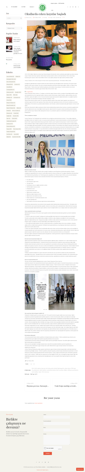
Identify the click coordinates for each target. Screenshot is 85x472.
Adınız (44, 414)
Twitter (70, 6)
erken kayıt (67, 368)
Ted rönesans (45, 372)
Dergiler (18, 92)
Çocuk (16, 134)
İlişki (9, 136)
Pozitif (16, 113)
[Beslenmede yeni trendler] (9, 63)
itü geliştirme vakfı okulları (39, 370)
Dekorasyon (10, 92)
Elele (54, 17)
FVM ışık (73, 368)
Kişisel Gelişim (11, 108)
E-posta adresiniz (47, 421)
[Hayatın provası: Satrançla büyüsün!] (38, 385)
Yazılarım (10, 123)
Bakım (18, 76)
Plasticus (9, 113)
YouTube (75, 6)
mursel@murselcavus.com (54, 467)
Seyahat (15, 115)
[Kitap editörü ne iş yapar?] (9, 40)
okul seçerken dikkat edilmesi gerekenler (67, 370)
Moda (19, 108)
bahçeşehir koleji (52, 368)
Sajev (40, 372)
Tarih (14, 118)
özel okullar (35, 372)
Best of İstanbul (11, 81)
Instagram (78, 6)
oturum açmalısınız (38, 403)
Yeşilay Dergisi (11, 131)
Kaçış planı (9, 59)
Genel (9, 100)
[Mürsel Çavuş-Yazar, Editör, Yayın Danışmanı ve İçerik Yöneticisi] (42, 7)
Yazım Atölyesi (11, 126)
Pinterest (48, 462)
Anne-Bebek (10, 76)
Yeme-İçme (16, 129)
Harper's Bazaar (11, 102)
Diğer (51, 17)
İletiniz (44, 434)
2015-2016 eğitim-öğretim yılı (40, 368)
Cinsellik (9, 87)
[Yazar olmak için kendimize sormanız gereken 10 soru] (9, 49)
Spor (8, 118)
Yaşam (9, 129)
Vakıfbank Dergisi (11, 121)
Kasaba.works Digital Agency (42, 470)
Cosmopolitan (10, 89)
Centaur (16, 84)
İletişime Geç (80, 469)
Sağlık (9, 115)
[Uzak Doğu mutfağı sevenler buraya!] (66, 385)
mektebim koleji (51, 370)
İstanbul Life (58, 17)
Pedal (9, 110)
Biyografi (10, 84)
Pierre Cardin (16, 110)
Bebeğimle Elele (11, 79)
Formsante (17, 97)
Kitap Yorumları (11, 105)
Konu (44, 427)
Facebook (36, 462)
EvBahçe (9, 97)
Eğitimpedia (60, 368)
